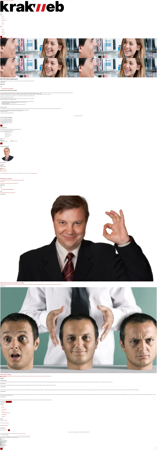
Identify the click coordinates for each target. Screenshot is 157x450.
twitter (14, 192)
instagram (4, 192)
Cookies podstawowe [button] (3, 383)
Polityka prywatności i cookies (6, 412)
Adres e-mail (2, 131)
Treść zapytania (2, 138)
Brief (1, 139)
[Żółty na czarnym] (19, 436)
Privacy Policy (16, 433)
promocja (9, 192)
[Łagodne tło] (29, 436)
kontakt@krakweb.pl (5, 425)
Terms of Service (22, 433)
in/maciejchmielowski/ (4, 170)
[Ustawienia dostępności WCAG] (1, 37)
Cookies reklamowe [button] (3, 391)
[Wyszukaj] (9, 430)
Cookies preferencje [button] (3, 396)
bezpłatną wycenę (34, 173)
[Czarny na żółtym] (27, 436)
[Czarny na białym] (25, 436)
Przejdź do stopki (11, 0)
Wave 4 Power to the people (14, 98)
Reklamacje (3, 416)
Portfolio (3, 407)
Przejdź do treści (7, 0)
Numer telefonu (2, 123)
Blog (2, 376)
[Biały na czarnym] (21, 436)
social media (12, 192)
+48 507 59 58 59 (3, 166)
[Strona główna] (0, 376)
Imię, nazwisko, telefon (3, 130)
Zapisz (1, 448)
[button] (78, 26)
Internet (7, 192)
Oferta (3, 405)
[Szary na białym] (23, 436)
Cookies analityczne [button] (3, 386)
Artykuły (5, 376)
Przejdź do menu (2, 0)
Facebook (1, 192)
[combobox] (4, 430)
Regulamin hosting (4, 414)
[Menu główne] (1, 13)
